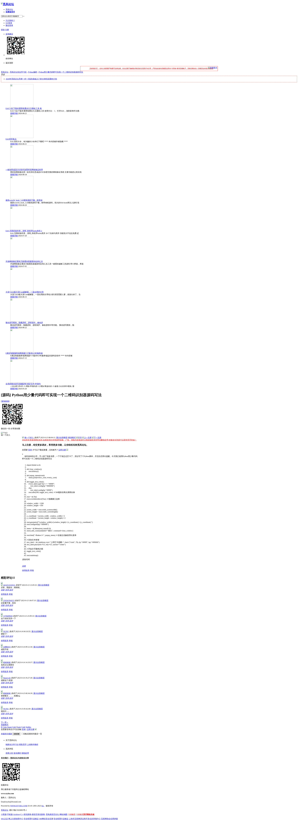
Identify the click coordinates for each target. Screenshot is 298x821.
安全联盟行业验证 (31, 819)
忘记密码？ (10, 21)
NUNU (6, 631)
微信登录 (9, 25)
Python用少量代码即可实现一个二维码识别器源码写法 (61, 72)
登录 (30, 450)
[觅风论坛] (7, 4)
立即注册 (62, 450)
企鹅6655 (7, 647)
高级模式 (4, 725)
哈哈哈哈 (7, 662)
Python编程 (32, 72)
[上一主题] (86, 438)
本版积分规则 (6, 734)
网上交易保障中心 (15, 819)
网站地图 (63, 814)
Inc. (43, 806)
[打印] (79, 438)
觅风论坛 (9, 9)
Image (9, 727)
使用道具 (26, 570)
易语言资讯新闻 (38, 814)
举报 (32, 570)
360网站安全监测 (46, 819)
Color (5, 727)
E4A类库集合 (11, 139)
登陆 (3, 30)
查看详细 (14, 113)
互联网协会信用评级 (109, 819)
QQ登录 (9, 23)
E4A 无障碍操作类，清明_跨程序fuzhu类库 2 (24, 231)
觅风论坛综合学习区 (18, 72)
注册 (7, 30)
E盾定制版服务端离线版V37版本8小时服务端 (24, 353)
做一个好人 (29, 438)
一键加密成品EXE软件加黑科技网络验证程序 (24, 170)
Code (23, 727)
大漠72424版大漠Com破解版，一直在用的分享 (25, 292)
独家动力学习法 (12, 745)
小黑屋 (4, 814)
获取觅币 (23, 745)
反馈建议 (9, 34)
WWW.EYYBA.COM (18, 806)
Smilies (28, 727)
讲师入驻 (9, 753)
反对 (11, 590)
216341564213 (8, 601)
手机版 (10, 814)
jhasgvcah (7, 678)
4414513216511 (9, 585)
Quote (18, 727)
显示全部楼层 (61, 438)
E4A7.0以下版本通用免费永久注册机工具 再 (24, 108)
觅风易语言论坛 (52, 814)
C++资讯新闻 (25, 814)
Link (14, 727)
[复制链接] (5, 401)
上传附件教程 (32, 745)
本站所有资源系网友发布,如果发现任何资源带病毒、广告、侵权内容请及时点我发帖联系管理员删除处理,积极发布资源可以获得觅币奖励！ (79, 440)
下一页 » (4, 722)
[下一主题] (96, 438)
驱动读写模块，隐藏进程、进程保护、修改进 (24, 323)
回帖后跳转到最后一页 (32, 734)
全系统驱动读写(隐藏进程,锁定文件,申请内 (23, 384)
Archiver (16, 814)
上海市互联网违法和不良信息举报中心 (85, 819)
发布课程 (17, 753)
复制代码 (26, 559)
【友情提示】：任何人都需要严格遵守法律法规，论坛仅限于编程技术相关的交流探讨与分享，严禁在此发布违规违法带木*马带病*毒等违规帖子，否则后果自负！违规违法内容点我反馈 (151, 68)
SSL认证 (4, 819)
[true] (23, 16)
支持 (7, 590)
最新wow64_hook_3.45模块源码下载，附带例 (24, 200)
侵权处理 (25, 753)
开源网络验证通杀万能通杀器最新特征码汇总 (24, 261)
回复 (24, 566)
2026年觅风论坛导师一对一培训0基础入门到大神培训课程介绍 (31, 79)
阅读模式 (72, 438)
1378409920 (8, 616)
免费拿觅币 (10, 12)
